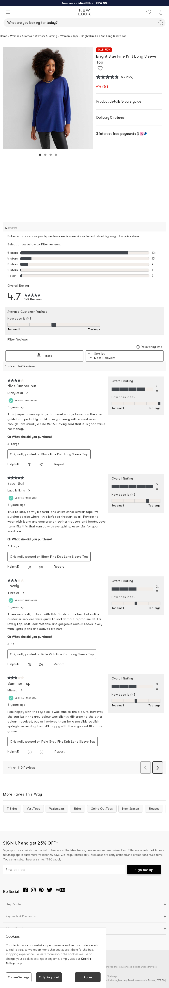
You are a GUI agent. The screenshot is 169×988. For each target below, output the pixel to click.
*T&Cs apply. (84, 2)
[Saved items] (148, 12)
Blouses (154, 808)
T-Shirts (12, 808)
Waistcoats (56, 808)
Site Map (112, 976)
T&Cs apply (54, 859)
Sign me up (144, 870)
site (138, 966)
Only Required (49, 977)
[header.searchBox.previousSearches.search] (160, 22)
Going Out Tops (102, 808)
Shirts (77, 808)
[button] (8, 12)
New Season (130, 808)
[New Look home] (84, 12)
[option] (48, 98)
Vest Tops (33, 808)
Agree (87, 977)
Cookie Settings (18, 977)
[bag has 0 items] (161, 12)
